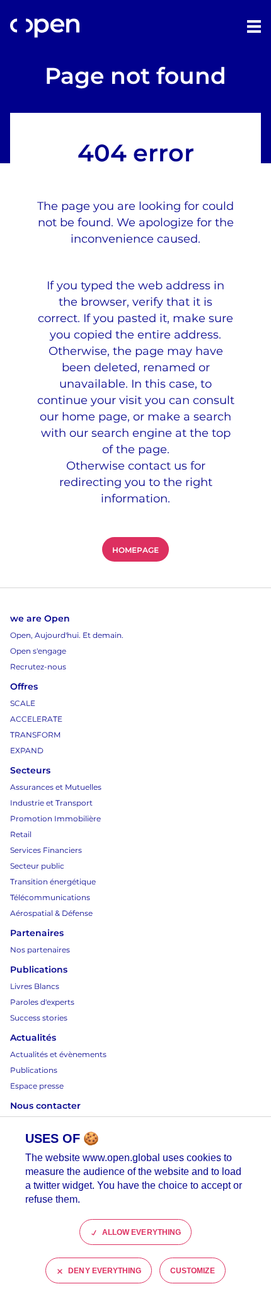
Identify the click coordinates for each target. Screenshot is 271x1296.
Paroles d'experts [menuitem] (42, 1002)
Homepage (135, 550)
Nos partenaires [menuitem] (40, 949)
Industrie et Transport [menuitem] (51, 802)
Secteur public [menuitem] (37, 866)
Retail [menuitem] (21, 834)
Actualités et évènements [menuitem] (58, 1054)
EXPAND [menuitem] (26, 750)
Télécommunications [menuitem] (50, 897)
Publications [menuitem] (33, 1070)
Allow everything (141, 1232)
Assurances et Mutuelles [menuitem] (55, 787)
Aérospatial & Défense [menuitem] (51, 913)
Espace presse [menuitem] (37, 1086)
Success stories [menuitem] (38, 1017)
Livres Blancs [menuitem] (34, 986)
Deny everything (104, 1270)
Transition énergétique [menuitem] (53, 881)
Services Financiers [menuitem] (46, 850)
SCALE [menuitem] (22, 703)
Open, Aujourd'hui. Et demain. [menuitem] (67, 635)
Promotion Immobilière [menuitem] (55, 818)
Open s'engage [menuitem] (38, 651)
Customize (192, 1270)
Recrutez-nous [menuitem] (38, 666)
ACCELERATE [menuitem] (36, 719)
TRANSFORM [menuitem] (35, 734)
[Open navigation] (254, 26)
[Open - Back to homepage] (44, 28)
